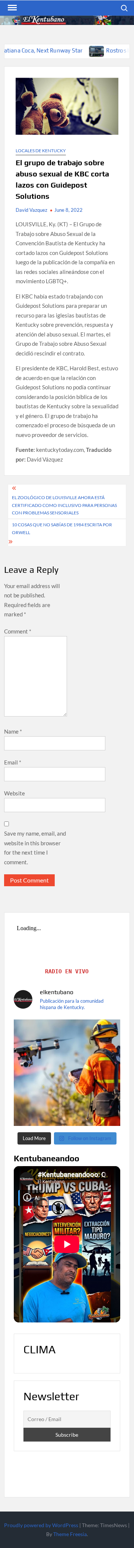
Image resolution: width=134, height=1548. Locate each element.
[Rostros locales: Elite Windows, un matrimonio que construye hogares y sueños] (71, 50)
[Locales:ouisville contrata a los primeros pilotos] (67, 1072)
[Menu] (11, 7)
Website (14, 793)
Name (13, 731)
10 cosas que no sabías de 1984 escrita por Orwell (62, 528)
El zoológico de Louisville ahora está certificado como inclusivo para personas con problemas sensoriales (64, 505)
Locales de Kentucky (41, 150)
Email (12, 762)
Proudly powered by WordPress (41, 1525)
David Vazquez (31, 210)
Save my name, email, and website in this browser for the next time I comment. (35, 847)
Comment (17, 631)
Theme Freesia (70, 1534)
